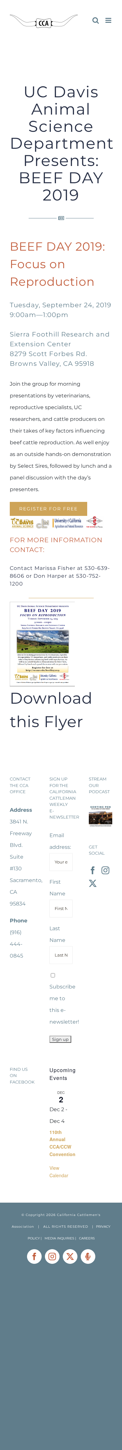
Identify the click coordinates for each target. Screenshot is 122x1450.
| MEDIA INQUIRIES (58, 1238)
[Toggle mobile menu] (108, 20)
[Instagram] (105, 870)
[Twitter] (93, 883)
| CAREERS (85, 1238)
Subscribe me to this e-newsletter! (64, 1004)
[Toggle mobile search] (95, 20)
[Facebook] (93, 870)
